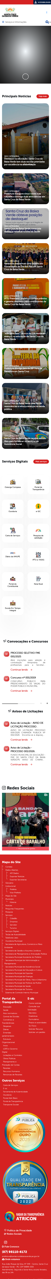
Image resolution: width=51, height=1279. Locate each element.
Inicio (5, 1046)
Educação (7, 1007)
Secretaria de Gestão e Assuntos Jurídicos (23, 951)
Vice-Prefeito (15, 893)
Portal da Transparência (13, 1101)
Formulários (34, 1019)
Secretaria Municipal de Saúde (18, 986)
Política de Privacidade (19, 1230)
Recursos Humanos (11, 1071)
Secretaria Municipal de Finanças (19, 976)
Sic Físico (32, 1026)
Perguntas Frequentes (14, 909)
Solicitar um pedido (37, 1032)
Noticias (8, 906)
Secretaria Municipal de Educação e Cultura (23, 970)
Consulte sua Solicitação (34, 1008)
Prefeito (13, 889)
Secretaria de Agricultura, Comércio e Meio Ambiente (23, 945)
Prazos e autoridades (38, 1023)
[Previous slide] (41, 703)
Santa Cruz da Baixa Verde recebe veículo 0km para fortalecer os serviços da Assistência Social (25, 441)
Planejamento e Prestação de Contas (11, 1063)
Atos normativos (10, 1013)
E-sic (5, 1088)
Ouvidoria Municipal (13, 941)
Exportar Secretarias (18, 880)
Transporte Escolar (11, 1105)
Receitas (6, 1068)
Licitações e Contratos (12, 1055)
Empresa (13, 922)
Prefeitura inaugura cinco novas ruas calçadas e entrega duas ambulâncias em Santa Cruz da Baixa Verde (24, 196)
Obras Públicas (9, 1058)
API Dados (14, 873)
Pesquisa (9, 912)
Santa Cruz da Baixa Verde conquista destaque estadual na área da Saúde (22, 230)
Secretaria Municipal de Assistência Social (22, 967)
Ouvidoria (7, 1095)
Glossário (9, 883)
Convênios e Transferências (8, 1021)
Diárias (6, 1029)
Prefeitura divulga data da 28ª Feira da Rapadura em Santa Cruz (23, 370)
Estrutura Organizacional (8, 1040)
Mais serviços (41, 462)
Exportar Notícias (17, 876)
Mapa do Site (10, 896)
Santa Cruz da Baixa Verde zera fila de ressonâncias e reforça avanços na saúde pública (24, 406)
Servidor (13, 925)
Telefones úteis (11, 938)
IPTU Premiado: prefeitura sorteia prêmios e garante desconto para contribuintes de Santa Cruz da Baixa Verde (25, 301)
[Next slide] (47, 703)
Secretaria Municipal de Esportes (19, 973)
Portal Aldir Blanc (10, 1098)
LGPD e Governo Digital (10, 1050)
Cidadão (13, 918)
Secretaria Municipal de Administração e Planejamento (21, 962)
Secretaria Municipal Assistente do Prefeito (23, 957)
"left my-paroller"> (13, 328)
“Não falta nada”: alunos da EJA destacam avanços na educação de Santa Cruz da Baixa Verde (25, 336)
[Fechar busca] (47, 22)
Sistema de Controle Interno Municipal (21, 993)
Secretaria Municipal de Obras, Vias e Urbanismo (26, 980)
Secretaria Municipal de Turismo (19, 989)
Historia (13, 902)
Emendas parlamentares (8, 1034)
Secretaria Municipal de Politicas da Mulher (23, 983)
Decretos (32, 1013)
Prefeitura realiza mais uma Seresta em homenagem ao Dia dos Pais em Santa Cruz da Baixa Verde (23, 266)
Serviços (9, 915)
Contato (8, 867)
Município (9, 899)
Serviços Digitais (12, 931)
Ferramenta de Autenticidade (15, 1092)
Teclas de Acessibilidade (15, 935)
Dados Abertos (11, 870)
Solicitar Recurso (36, 1029)
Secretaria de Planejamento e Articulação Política (26, 954)
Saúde (5, 1010)
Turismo (13, 928)
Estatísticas (33, 1016)
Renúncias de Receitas (12, 1075)
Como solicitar (35, 1003)
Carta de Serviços (10, 1085)
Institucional (10, 886)
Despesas (7, 1026)
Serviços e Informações (15, 22)
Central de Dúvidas (11, 1017)
